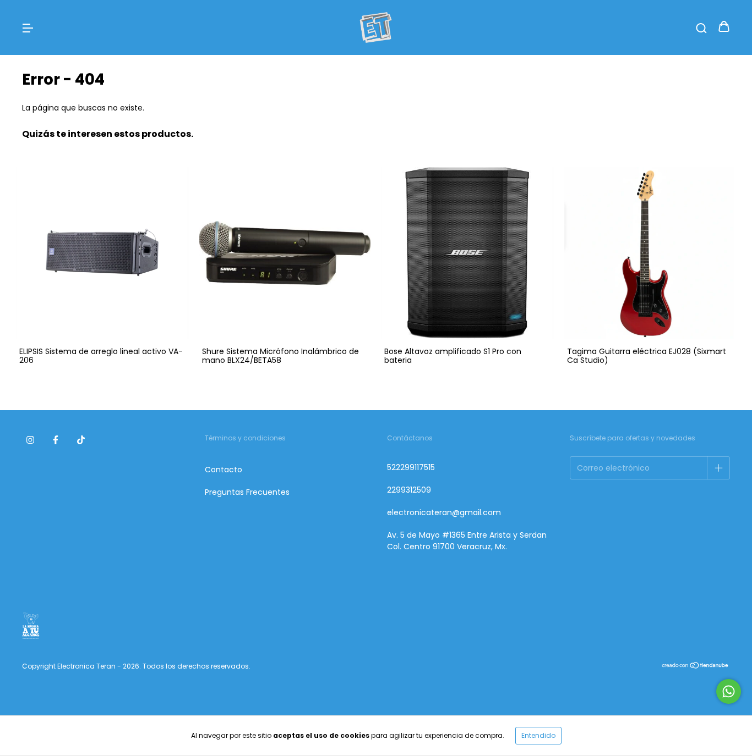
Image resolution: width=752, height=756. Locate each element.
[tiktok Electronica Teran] (81, 440)
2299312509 (409, 489)
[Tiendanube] (695, 666)
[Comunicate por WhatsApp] (728, 691)
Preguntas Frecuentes (247, 492)
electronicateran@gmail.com (444, 512)
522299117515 (411, 467)
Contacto (223, 469)
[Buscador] (701, 27)
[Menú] (27, 27)
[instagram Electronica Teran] (30, 440)
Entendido (538, 735)
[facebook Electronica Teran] (55, 440)
